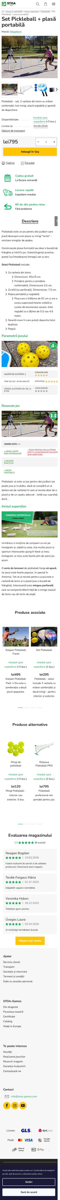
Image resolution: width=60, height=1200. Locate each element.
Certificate (9, 1016)
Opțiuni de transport (13, 130)
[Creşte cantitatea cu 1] (54, 142)
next (56, 644)
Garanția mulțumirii (14, 1066)
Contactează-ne (12, 1071)
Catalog (7, 1021)
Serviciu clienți (11, 962)
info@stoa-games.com (24, 1096)
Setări (28, 1182)
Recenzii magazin (13, 1061)
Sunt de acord (29, 1192)
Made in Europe (12, 1026)
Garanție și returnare (15, 971)
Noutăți (7, 1052)
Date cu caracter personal (17, 981)
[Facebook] (7, 1105)
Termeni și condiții (13, 976)
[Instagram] (15, 1105)
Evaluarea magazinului (30, 835)
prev (3, 644)
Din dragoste (10, 1007)
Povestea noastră (13, 1012)
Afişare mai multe (30, 941)
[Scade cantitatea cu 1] (38, 142)
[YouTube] (23, 1105)
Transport (8, 967)
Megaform (16, 31)
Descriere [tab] (30, 221)
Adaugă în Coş (30, 151)
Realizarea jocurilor (14, 1056)
